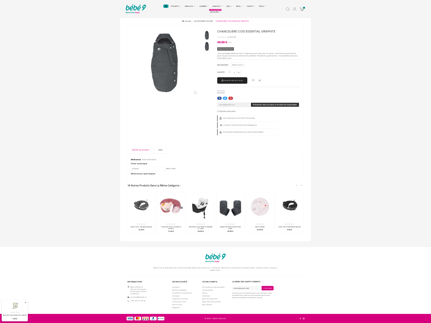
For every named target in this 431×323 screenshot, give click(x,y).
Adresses (206, 296)
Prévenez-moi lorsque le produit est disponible (275, 104)
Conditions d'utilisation (182, 293)
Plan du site (177, 305)
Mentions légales (179, 290)
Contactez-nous (179, 302)
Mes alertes (207, 305)
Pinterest (230, 98)
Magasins (176, 307)
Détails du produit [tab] (140, 150)
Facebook (219, 98)
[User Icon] (294, 9)
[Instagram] (303, 318)
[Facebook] (300, 318)
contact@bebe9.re (138, 297)
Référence (136, 159)
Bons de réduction (210, 299)
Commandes (207, 290)
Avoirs (204, 293)
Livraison (176, 287)
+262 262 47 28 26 (137, 301)
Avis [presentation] (160, 150)
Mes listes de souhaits (211, 302)
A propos (176, 296)
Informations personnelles (213, 287)
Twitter (225, 98)
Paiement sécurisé (180, 299)
